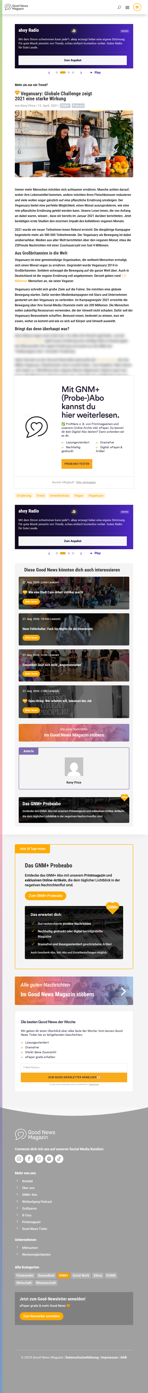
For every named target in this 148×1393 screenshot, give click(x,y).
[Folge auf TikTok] (59, 1159)
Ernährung (24, 495)
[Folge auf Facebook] (29, 1159)
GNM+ (65, 106)
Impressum (109, 1357)
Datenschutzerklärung (82, 1357)
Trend (40, 495)
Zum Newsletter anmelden (41, 1316)
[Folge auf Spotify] (49, 1159)
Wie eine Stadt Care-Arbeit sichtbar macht (55, 592)
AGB (123, 1357)
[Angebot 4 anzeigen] (73, 72)
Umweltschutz (59, 495)
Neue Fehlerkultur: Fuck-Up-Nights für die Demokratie (58, 629)
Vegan (78, 495)
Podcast (78, 106)
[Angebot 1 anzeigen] (57, 72)
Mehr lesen (31, 601)
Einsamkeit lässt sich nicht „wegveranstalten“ (52, 665)
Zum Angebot (72, 60)
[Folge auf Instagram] (19, 1159)
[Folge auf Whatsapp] (39, 1159)
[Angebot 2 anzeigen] (63, 72)
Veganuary (95, 495)
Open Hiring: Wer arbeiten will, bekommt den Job (60, 701)
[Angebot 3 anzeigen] (69, 72)
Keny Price (28, 106)
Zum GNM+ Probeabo (45, 896)
